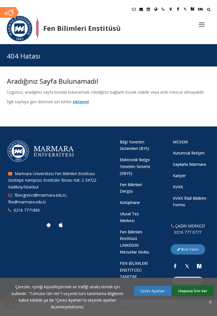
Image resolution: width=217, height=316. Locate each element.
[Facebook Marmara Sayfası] (178, 9)
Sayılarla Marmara (189, 164)
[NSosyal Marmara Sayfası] (192, 9)
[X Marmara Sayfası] (185, 9)
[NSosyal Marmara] (199, 266)
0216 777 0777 (187, 232)
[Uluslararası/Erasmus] (156, 9)
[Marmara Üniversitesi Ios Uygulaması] (60, 224)
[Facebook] (174, 266)
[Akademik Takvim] (148, 9)
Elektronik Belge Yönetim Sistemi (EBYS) (135, 166)
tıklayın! (81, 101)
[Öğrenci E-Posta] (133, 9)
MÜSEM (180, 142)
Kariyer (179, 175)
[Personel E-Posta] (141, 9)
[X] (187, 266)
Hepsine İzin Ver (192, 290)
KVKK (178, 187)
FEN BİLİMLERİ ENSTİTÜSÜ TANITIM (134, 270)
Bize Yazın (189, 249)
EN (200, 9)
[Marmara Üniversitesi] (19, 28)
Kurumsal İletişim (189, 153)
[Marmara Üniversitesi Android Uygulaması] (48, 224)
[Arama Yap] (208, 10)
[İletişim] (163, 9)
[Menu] (201, 22)
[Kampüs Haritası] (170, 9)
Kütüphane (130, 202)
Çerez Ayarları (152, 290)
